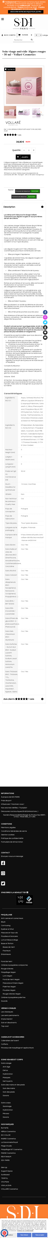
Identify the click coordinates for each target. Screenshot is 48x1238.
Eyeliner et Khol (7, 929)
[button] (41, 112)
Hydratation (7, 1074)
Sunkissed (5, 1175)
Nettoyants (8, 1081)
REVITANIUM (6, 1157)
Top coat (5, 1026)
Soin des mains (8, 1088)
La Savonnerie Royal (9, 1142)
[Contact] (45, 337)
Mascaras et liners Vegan (13, 983)
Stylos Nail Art (7, 1019)
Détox (5, 1070)
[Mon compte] (45, 327)
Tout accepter (39, 1235)
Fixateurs (6, 951)
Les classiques (7, 1012)
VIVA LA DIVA (6, 1185)
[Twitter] (45, 322)
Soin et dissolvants (9, 1022)
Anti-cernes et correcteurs (12, 918)
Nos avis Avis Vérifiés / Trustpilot (14, 808)
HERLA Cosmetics (8, 1131)
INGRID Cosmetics (8, 1139)
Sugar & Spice (7, 1171)
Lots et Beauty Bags (9, 940)
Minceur (6, 1113)
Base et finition (7, 943)
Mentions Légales (8, 827)
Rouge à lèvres (7, 969)
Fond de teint (6, 961)
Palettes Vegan (9, 987)
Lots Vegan (7, 976)
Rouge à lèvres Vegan (12, 994)
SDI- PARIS (5, 1160)
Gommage (7, 1106)
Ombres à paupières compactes (14, 965)
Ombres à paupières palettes (13, 997)
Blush (3, 922)
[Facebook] (45, 312)
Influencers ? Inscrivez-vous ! (12, 804)
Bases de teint (9, 947)
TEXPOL (4, 1178)
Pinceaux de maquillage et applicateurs (17, 1048)
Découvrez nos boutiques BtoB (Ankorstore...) (19, 811)
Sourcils (4, 1001)
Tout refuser (24, 1235)
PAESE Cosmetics (8, 1153)
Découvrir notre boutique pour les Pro (25, 12)
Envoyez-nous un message (12, 856)
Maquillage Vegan (8, 972)
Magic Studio (6, 1146)
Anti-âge (6, 1067)
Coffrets (4, 1044)
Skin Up (4, 1167)
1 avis (19, 135)
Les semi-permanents (10, 1015)
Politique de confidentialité (12, 838)
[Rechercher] (32, 40)
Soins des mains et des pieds (13, 1085)
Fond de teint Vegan (11, 979)
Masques (6, 1077)
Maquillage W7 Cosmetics (11, 1149)
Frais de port (6, 800)
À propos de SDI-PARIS (10, 797)
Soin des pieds (9, 1092)
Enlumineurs (6, 954)
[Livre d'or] (45, 332)
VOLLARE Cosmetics (9, 1189)
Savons (6, 1095)
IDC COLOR (5, 1135)
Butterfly (4, 1128)
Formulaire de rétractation (12, 842)
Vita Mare (5, 1182)
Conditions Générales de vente (14, 831)
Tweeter (11, 190)
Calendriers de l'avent (10, 1040)
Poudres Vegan (9, 990)
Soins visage (6, 1063)
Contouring (5, 925)
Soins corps (6, 1103)
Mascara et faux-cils (9, 933)
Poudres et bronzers (9, 936)
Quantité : (16, 150)
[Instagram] (45, 317)
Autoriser (35, 191)
